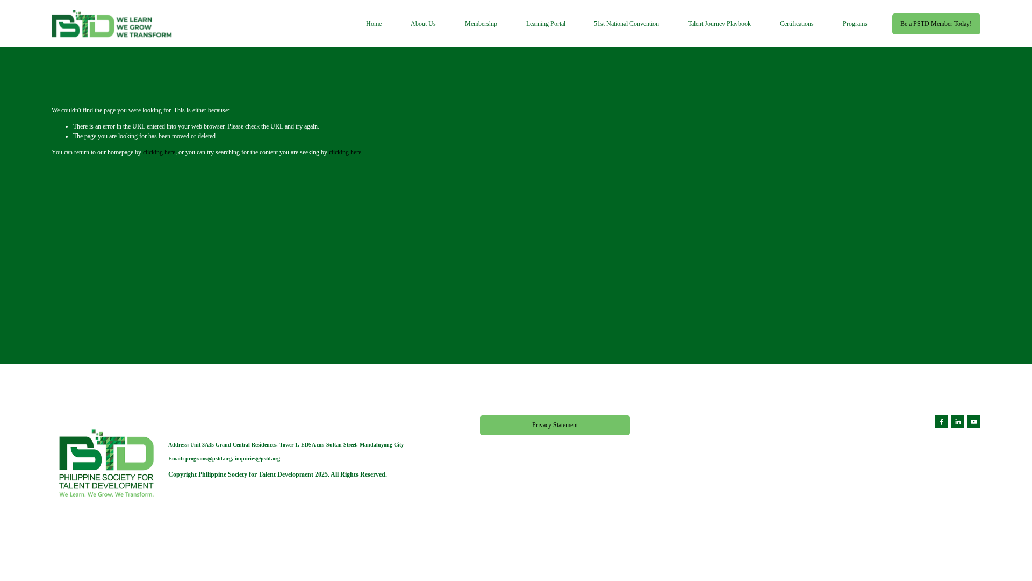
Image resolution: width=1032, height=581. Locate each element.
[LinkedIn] (957, 421)
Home (374, 23)
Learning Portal (545, 23)
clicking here (159, 152)
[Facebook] (941, 421)
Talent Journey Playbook (719, 23)
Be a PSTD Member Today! (936, 23)
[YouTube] (974, 421)
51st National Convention (626, 23)
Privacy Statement (555, 425)
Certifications (797, 23)
